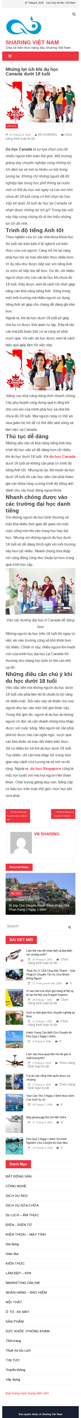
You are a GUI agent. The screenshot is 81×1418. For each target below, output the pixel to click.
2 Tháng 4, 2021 (41, 1084)
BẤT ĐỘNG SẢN (19, 1176)
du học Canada (62, 456)
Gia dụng (12, 1244)
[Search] (69, 927)
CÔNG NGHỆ (16, 1186)
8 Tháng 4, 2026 (41, 1041)
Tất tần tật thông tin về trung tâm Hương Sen (64, 814)
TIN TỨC (15, 893)
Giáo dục (12, 1254)
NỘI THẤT (14, 1302)
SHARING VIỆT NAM (32, 42)
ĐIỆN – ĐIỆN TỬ (19, 1225)
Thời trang (13, 1341)
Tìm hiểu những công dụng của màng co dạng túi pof (17, 816)
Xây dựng (13, 1379)
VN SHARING (47, 134)
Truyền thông (15, 1370)
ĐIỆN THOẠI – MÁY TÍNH (26, 1234)
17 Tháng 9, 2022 (42, 1122)
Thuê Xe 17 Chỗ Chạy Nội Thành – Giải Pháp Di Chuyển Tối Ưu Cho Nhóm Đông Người (50, 974)
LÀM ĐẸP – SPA (18, 1273)
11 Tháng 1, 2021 (42, 1021)
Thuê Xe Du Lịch (18, 1350)
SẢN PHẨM (15, 1321)
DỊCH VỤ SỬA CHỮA (22, 1205)
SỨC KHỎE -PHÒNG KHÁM (28, 1331)
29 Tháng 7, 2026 (42, 1104)
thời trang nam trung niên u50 (27, 1393)
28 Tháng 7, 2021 (42, 999)
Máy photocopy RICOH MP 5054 (46, 1117)
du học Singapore (45, 769)
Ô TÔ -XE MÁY (17, 1312)
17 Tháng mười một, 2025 (47, 983)
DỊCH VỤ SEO (17, 1196)
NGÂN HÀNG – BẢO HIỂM (26, 1292)
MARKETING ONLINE (23, 1283)
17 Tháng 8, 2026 (22, 899)
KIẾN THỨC (12, 126)
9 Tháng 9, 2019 (41, 1063)
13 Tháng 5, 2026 (42, 1147)
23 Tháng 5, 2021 (42, 959)
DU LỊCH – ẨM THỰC (22, 1215)
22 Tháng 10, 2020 (20, 134)
